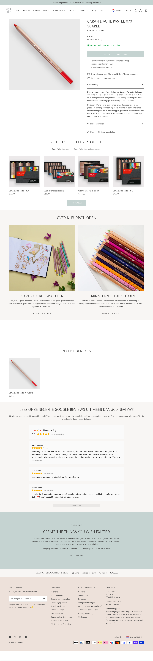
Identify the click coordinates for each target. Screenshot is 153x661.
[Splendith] (9, 10)
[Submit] (44, 598)
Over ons (54, 592)
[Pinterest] (15, 637)
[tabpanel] (76, 181)
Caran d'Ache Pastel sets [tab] (60, 149)
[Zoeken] (135, 10)
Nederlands (117, 637)
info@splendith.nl (88, 573)
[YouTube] (25, 637)
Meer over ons (76, 555)
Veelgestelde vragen (86, 602)
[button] (145, 10)
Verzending (83, 595)
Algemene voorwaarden (88, 610)
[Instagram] (20, 637)
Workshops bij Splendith (61, 624)
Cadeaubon (83, 617)
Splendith (19, 643)
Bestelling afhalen (58, 606)
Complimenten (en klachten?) (90, 606)
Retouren (82, 599)
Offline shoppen (57, 610)
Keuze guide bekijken (42, 313)
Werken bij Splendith (59, 620)
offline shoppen (112, 614)
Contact (81, 592)
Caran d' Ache (95, 30)
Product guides (57, 613)
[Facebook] (10, 637)
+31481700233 (111, 573)
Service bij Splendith (59, 602)
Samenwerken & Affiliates (61, 617)
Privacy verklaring (85, 613)
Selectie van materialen (60, 599)
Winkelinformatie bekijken (101, 68)
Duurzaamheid (57, 595)
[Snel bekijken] (38, 184)
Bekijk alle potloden (111, 313)
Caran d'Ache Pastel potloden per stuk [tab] (87, 149)
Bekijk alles (76, 203)
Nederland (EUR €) (122, 10)
